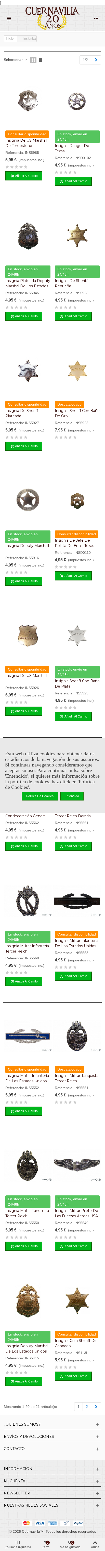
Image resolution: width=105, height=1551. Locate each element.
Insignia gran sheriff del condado (76, 1343)
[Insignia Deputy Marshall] (28, 500)
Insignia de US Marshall (26, 675)
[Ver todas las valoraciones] (27, 167)
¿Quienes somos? (22, 1424)
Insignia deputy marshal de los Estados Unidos (26, 1349)
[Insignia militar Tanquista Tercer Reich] (77, 1036)
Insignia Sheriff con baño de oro (77, 413)
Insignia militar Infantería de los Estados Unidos (76, 943)
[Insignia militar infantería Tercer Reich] (28, 900)
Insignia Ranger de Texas (72, 148)
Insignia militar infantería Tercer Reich (27, 949)
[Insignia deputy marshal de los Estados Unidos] (28, 1300)
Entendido (72, 796)
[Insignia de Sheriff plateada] (28, 370)
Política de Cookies (40, 796)
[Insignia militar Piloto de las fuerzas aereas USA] (77, 1165)
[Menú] (9, 18)
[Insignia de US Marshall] (28, 635)
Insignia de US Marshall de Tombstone (26, 143)
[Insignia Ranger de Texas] (77, 100)
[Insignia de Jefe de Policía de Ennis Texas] (77, 500)
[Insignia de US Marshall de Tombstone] (28, 100)
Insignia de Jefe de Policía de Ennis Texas (74, 543)
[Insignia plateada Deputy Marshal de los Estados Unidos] (28, 235)
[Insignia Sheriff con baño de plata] (77, 635)
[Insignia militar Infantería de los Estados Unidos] (77, 900)
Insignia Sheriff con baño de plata (77, 684)
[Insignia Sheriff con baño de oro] (77, 370)
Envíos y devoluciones (29, 1436)
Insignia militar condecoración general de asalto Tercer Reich (25, 816)
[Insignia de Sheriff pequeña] (77, 235)
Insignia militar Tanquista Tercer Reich (76, 1078)
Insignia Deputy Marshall (27, 545)
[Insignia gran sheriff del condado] (77, 1300)
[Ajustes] (96, 18)
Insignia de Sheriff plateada (21, 413)
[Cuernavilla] (52, 18)
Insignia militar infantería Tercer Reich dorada (76, 813)
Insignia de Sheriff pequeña (71, 283)
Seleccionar (14, 60)
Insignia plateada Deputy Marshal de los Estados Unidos (27, 286)
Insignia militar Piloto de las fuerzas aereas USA (76, 1213)
